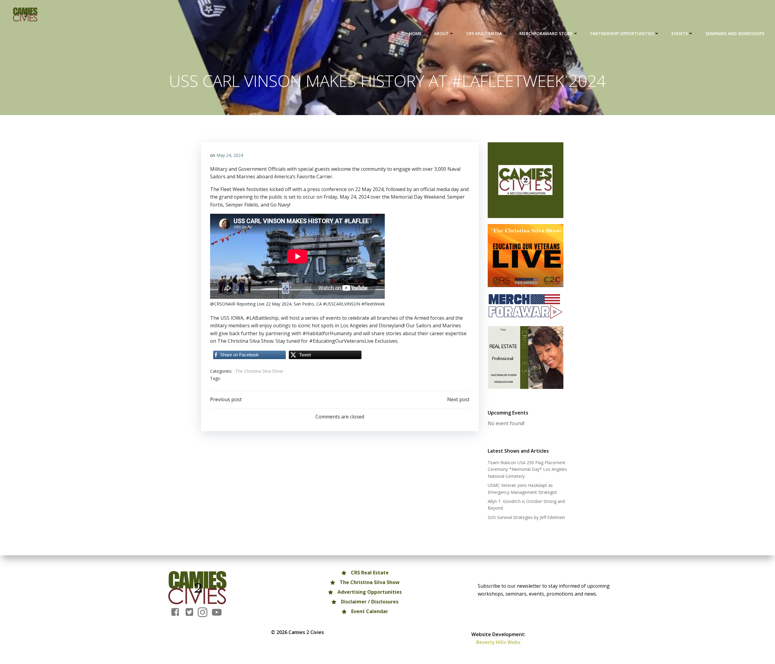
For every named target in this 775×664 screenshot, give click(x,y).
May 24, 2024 (229, 155)
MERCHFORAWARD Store (546, 33)
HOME (415, 33)
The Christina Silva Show (259, 371)
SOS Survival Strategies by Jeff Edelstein (526, 517)
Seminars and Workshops (734, 33)
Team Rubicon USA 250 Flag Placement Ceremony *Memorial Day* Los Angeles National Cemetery (527, 469)
